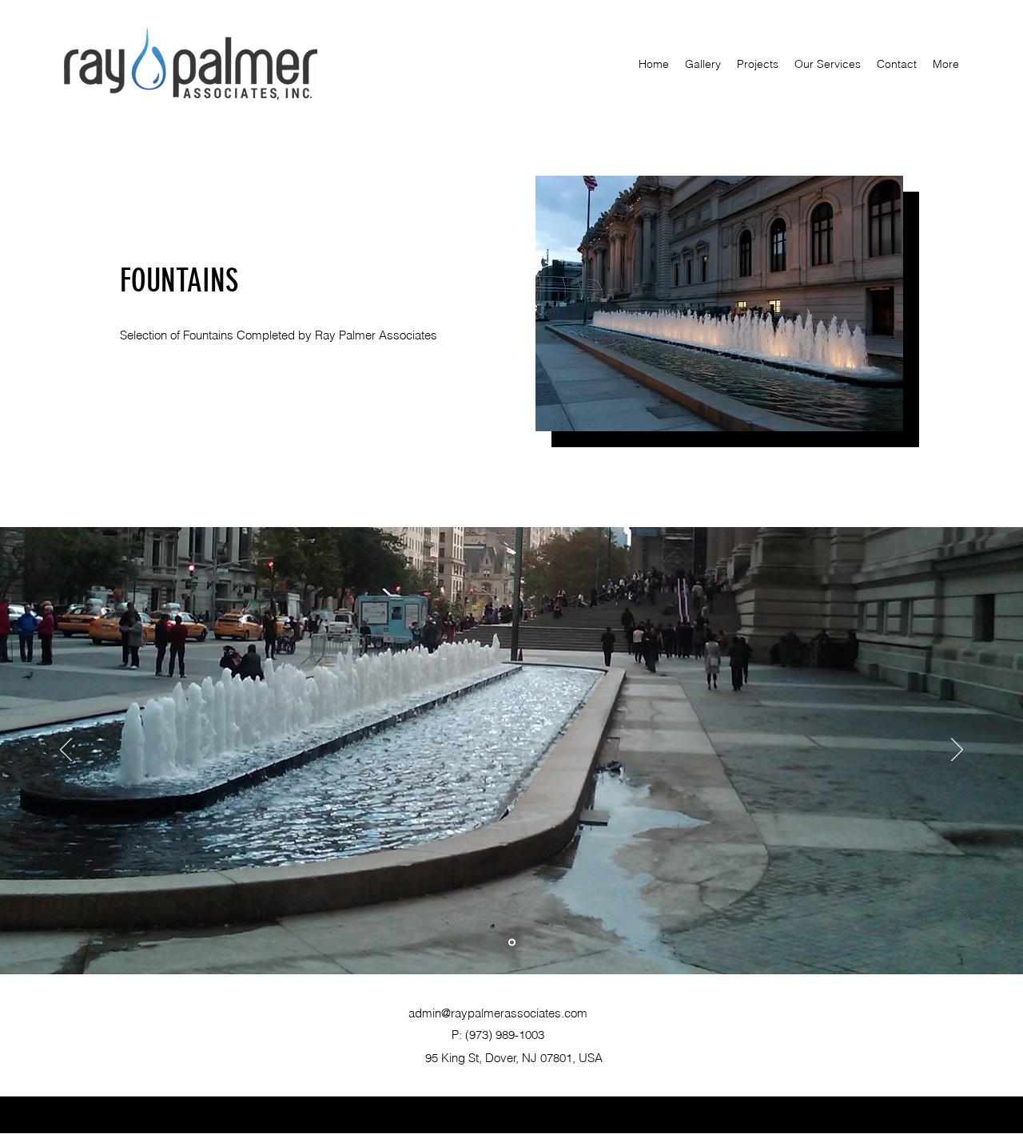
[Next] (957, 750)
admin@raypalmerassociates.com (497, 1013)
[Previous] (66, 750)
